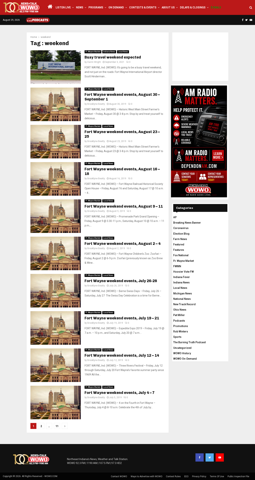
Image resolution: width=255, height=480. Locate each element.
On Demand (116, 7)
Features (178, 249)
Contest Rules (173, 476)
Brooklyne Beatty (96, 104)
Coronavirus (181, 228)
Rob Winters (180, 331)
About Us (168, 7)
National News (182, 298)
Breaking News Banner (187, 222)
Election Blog (181, 233)
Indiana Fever (181, 277)
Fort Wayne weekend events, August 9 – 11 (124, 206)
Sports (177, 336)
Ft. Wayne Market (92, 52)
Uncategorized (182, 347)
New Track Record (184, 304)
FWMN (177, 266)
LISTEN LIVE (63, 7)
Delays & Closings (193, 7)
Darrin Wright (94, 62)
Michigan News (182, 293)
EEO (186, 476)
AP (175, 217)
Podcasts (179, 320)
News (79, 7)
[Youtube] (220, 457)
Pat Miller (179, 315)
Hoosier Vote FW (183, 271)
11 (56, 426)
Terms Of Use (217, 476)
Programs (95, 7)
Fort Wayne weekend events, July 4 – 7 (120, 392)
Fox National (181, 255)
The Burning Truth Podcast (189, 342)
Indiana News (109, 52)
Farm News (180, 239)
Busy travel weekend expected (113, 57)
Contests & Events (142, 7)
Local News (123, 52)
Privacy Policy (199, 476)
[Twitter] (210, 457)
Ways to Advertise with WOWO (146, 476)
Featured (178, 244)
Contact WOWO (119, 476)
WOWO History (182, 353)
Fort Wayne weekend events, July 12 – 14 (122, 355)
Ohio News (179, 309)
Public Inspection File (238, 476)
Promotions (180, 326)
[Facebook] (199, 457)
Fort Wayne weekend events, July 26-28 (121, 281)
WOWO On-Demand (185, 358)
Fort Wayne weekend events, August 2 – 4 (123, 243)
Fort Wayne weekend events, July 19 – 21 (122, 318)
